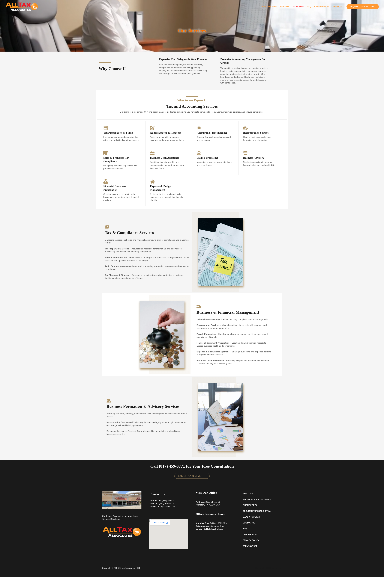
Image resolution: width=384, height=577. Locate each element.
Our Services (298, 6)
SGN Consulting (273, 568)
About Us (284, 6)
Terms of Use (250, 546)
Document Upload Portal (257, 511)
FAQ (309, 6)
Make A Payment (251, 517)
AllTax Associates (269, 6)
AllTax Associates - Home (257, 499)
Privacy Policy (251, 540)
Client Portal (320, 6)
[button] (327, 6)
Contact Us (337, 6)
